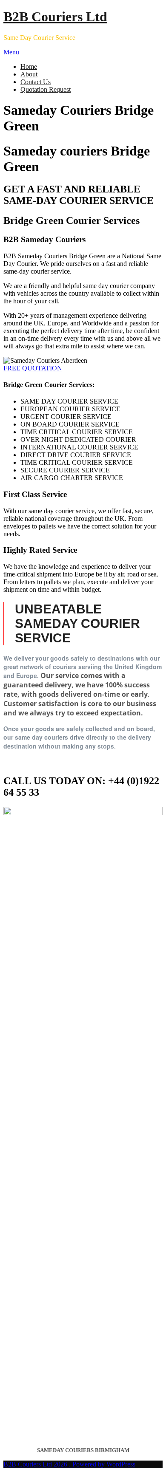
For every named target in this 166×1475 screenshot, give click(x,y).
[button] (32, 368)
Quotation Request (45, 89)
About (28, 74)
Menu (11, 52)
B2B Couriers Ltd (55, 16)
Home (28, 66)
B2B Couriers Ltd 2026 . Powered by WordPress (69, 1464)
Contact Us (35, 81)
